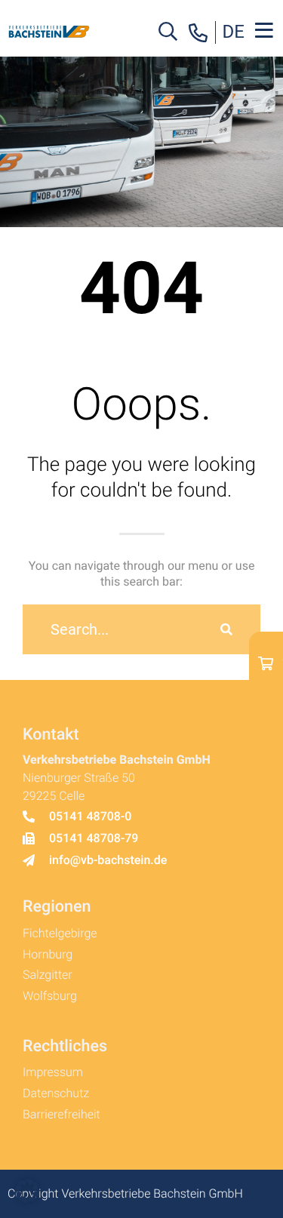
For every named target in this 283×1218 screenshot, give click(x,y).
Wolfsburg (50, 996)
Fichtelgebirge (60, 933)
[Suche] (226, 629)
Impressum (53, 1072)
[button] (27, 1191)
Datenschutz (56, 1093)
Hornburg (47, 954)
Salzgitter (47, 974)
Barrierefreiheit (61, 1114)
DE (234, 32)
